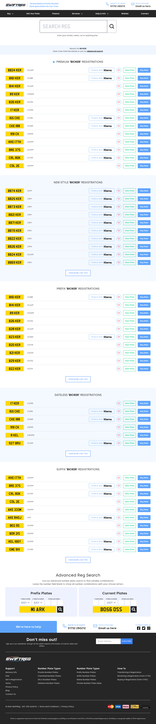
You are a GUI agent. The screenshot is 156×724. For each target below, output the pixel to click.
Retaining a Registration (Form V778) (134, 676)
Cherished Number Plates (49, 676)
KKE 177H (14, 142)
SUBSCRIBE (126, 641)
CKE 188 (14, 126)
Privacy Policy (11, 687)
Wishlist (124, 14)
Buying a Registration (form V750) (132, 679)
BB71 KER (14, 222)
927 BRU (14, 443)
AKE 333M (14, 509)
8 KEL (15, 435)
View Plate (129, 70)
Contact (145, 14)
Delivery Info (11, 672)
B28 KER (14, 329)
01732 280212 (117, 6)
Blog (7, 690)
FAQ (7, 676)
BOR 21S (14, 533)
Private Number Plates (48, 672)
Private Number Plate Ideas (89, 683)
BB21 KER (14, 214)
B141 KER (14, 86)
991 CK (14, 134)
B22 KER (14, 369)
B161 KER (14, 78)
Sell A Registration (13, 679)
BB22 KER (14, 238)
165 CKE (14, 118)
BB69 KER (14, 262)
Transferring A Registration (129, 672)
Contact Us (10, 694)
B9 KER (15, 94)
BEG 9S (15, 525)
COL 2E (15, 166)
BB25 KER (14, 199)
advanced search (95, 51)
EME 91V (14, 549)
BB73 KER (14, 206)
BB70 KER (14, 230)
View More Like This (78, 273)
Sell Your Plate (33, 14)
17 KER (14, 110)
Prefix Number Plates (86, 672)
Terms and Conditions (49, 706)
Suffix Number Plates (86, 676)
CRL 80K (14, 158)
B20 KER (14, 345)
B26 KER (14, 102)
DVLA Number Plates (47, 679)
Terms (8, 683)
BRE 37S (14, 150)
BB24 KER (14, 70)
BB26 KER (14, 246)
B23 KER (14, 337)
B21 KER (14, 353)
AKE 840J (14, 517)
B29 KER (14, 361)
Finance (55, 14)
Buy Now (144, 70)
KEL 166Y (14, 541)
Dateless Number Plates (49, 683)
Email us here (143, 6)
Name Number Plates (86, 679)
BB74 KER (14, 191)
